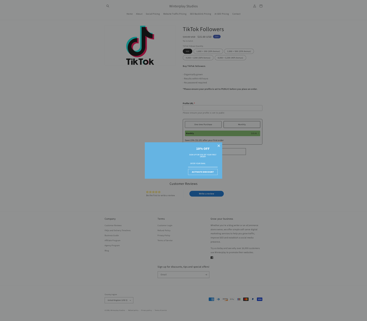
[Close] (218, 145)
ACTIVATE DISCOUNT (203, 172)
